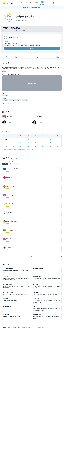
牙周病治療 (36, 299)
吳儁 (8, 122)
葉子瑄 (39, 122)
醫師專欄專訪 (28, 2)
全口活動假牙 (37, 314)
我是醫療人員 (57, 2)
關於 (57, 57)
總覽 (6, 57)
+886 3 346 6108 (7, 73)
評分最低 (16, 164)
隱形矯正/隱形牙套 (7, 45)
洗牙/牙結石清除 (7, 284)
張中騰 (39, 116)
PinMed (4, 327)
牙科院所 (14, 327)
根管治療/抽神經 (37, 276)
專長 (47, 57)
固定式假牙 (6, 314)
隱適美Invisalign (16, 45)
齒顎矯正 (38, 45)
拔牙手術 (35, 284)
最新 (11, 164)
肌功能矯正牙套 (37, 292)
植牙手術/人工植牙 (8, 292)
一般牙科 (5, 276)
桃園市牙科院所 (21, 327)
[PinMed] (8, 2)
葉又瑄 (9, 116)
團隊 (16, 57)
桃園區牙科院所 (31, 327)
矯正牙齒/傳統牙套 (24, 45)
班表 (27, 57)
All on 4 (35, 306)
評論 (37, 57)
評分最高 (5, 164)
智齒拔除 (5, 299)
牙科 (9, 327)
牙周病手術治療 (7, 306)
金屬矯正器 (32, 45)
